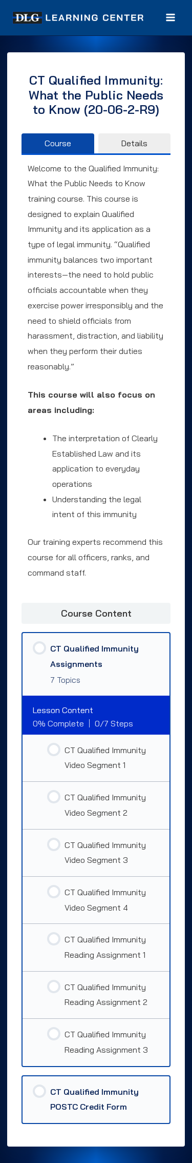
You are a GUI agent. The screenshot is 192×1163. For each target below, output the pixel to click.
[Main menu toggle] (170, 17)
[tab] (58, 143)
